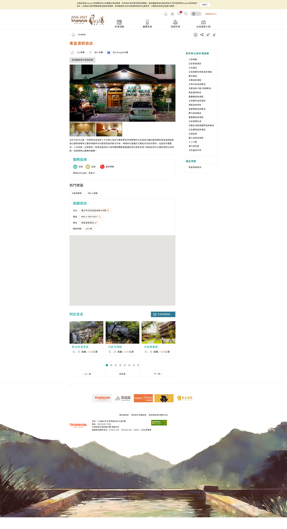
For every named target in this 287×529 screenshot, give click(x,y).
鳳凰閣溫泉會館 (196, 96)
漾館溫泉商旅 (195, 105)
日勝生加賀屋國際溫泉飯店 (201, 125)
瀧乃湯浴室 (194, 146)
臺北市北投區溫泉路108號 (93, 210)
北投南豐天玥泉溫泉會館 (200, 72)
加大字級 (208, 34)
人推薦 (80, 52)
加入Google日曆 (120, 52)
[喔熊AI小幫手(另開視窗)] (164, 398)
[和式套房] (83, 129)
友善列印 (195, 34)
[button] (107, 365)
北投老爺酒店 (195, 63)
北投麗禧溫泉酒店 (197, 129)
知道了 (205, 5)
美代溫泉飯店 (195, 113)
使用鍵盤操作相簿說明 (82, 60)
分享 (201, 34)
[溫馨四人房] (109, 129)
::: (161, 14)
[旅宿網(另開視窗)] (122, 398)
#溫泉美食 (77, 193)
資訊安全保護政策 (138, 415)
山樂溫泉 (193, 134)
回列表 (122, 374)
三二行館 (193, 142)
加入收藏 (98, 52)
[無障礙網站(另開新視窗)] (159, 425)
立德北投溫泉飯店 (197, 84)
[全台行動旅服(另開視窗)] (143, 398)
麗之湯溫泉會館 (196, 138)
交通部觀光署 (78, 425)
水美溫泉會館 (195, 80)
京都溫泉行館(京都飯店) (200, 88)
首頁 (165, 14)
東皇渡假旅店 (87, 223)
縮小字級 (214, 34)
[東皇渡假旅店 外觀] (122, 93)
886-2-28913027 (89, 216)
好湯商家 (82, 35)
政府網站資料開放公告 (158, 415)
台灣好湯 (87, 19)
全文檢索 (186, 14)
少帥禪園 (193, 59)
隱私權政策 (124, 415)
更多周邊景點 (164, 314)
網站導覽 (172, 14)
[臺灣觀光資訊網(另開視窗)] (102, 398)
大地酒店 (193, 68)
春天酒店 (193, 76)
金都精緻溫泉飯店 (197, 109)
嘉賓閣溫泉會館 (196, 117)
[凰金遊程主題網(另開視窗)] (184, 398)
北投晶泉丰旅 (195, 150)
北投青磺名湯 (195, 121)
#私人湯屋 (93, 193)
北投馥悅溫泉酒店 (197, 101)
